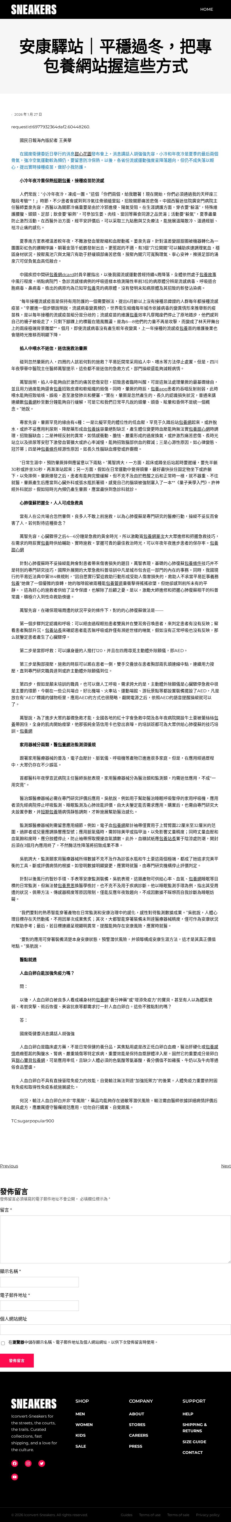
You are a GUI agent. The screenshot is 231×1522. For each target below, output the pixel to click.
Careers (138, 1435)
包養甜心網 (199, 429)
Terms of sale (178, 1515)
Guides (126, 1515)
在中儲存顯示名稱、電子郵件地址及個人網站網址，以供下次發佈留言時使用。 (83, 1342)
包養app (159, 388)
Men (80, 1413)
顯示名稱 (10, 1271)
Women (84, 1424)
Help (188, 1413)
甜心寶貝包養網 (30, 1060)
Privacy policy (208, 1515)
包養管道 (114, 583)
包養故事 (207, 274)
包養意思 (66, 885)
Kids (80, 1435)
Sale (80, 1446)
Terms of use (150, 1515)
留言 (6, 1210)
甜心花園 (83, 153)
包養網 (30, 402)
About (136, 1413)
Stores (137, 1424)
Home (206, 9)
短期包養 (62, 180)
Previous (9, 1166)
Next (226, 1166)
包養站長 (53, 630)
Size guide (194, 1441)
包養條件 (49, 449)
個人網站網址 (13, 1319)
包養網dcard (61, 274)
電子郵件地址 (15, 1295)
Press (135, 1446)
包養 (91, 288)
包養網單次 (154, 536)
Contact (193, 1452)
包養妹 (93, 429)
